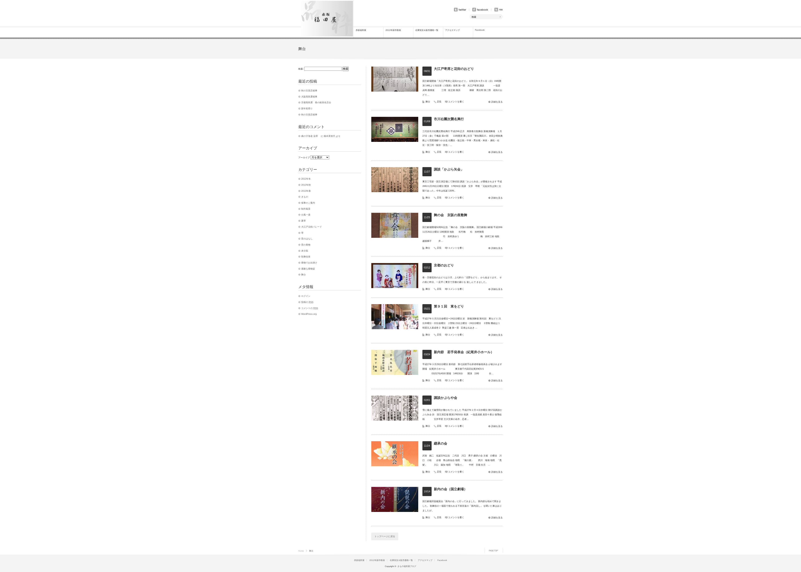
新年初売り (307, 108)
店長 (439, 101)
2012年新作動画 (393, 30)
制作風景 (305, 209)
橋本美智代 (329, 136)
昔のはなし (307, 238)
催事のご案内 (308, 203)
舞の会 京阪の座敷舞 (450, 215)
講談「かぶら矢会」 (449, 169)
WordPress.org (309, 314)
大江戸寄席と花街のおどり (454, 69)
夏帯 (303, 220)
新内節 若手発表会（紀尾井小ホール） (464, 352)
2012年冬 (306, 179)
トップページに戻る (384, 536)
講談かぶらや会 (445, 397)
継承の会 (440, 443)
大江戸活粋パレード (311, 227)
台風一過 (305, 214)
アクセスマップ (452, 30)
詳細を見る (497, 102)
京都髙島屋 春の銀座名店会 (316, 102)
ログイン (305, 296)
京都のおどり (444, 265)
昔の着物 (305, 244)
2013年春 (306, 191)
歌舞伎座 (305, 256)
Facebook (480, 30)
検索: (301, 69)
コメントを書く (456, 101)
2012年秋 (306, 185)
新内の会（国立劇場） (450, 489)
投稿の (307, 302)
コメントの (309, 308)
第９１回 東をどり (449, 306)
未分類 (304, 250)
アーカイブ (304, 157)
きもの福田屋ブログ (406, 566)
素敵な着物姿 (308, 268)
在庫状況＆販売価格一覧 (426, 30)
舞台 (428, 101)
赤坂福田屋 (361, 30)
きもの (304, 196)
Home (301, 551)
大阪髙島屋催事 (309, 96)
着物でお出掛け (309, 262)
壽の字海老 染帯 (310, 136)
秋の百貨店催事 (309, 90)
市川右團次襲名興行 (449, 119)
